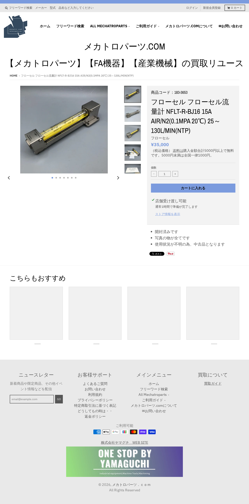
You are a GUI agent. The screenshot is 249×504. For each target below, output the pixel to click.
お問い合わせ (95, 389)
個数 (153, 167)
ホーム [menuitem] (45, 26)
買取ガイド (213, 383)
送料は (178, 150)
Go (59, 399)
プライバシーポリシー (95, 400)
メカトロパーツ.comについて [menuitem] (189, 26)
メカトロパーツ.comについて (154, 405)
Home (14, 75)
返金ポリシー (95, 416)
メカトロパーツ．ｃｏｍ (131, 484)
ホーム (154, 383)
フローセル (160, 138)
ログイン (192, 8)
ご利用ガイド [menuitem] (146, 26)
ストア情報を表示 (167, 214)
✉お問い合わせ (154, 411)
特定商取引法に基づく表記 (95, 405)
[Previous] (9, 177)
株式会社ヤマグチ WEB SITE (124, 442)
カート (236, 8)
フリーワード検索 (154, 389)
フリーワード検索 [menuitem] (70, 26)
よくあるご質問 (95, 383)
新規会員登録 (212, 8)
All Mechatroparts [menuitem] (108, 26)
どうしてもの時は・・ (95, 411)
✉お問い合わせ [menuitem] (231, 26)
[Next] (118, 177)
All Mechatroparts (153, 394)
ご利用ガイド (152, 400)
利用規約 (95, 394)
